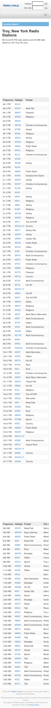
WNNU (18, 120)
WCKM (18, 331)
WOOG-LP (19, 226)
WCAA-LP (19, 457)
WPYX (17, 444)
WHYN (18, 528)
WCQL (18, 284)
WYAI (17, 251)
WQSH (18, 406)
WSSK (17, 133)
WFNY (18, 650)
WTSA (17, 654)
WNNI (17, 339)
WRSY (17, 377)
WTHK (18, 364)
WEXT (17, 314)
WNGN (18, 217)
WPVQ (18, 276)
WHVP (18, 184)
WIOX (17, 192)
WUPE (18, 356)
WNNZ (18, 536)
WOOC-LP (19, 436)
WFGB (18, 125)
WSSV (17, 578)
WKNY (18, 671)
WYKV (17, 263)
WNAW (18, 587)
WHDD (18, 566)
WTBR (18, 129)
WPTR (18, 603)
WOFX (18, 561)
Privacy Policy (33, 705)
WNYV (18, 255)
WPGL (18, 150)
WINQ (17, 666)
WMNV (18, 415)
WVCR (18, 108)
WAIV (17, 200)
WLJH (17, 154)
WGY (17, 402)
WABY (17, 549)
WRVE (17, 343)
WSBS (17, 545)
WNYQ (18, 381)
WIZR (17, 557)
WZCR (18, 247)
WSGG (18, 116)
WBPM (18, 238)
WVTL (17, 683)
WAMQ (18, 427)
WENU (18, 641)
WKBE (17, 453)
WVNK (18, 175)
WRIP (17, 318)
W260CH (19, 347)
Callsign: (28, 3)
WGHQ (18, 553)
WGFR (18, 234)
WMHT (18, 112)
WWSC (18, 658)
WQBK (18, 440)
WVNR (18, 624)
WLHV (17, 104)
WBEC (18, 293)
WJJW (17, 188)
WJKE (17, 373)
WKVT (17, 230)
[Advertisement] (25, 71)
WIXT (17, 591)
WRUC (18, 137)
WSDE (18, 582)
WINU (17, 423)
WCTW (18, 335)
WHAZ (18, 310)
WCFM (18, 213)
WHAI (17, 326)
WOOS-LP (19, 289)
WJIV (17, 389)
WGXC (18, 158)
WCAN (18, 242)
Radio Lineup (16, 691)
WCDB (18, 163)
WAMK (18, 171)
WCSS (18, 675)
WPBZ (17, 410)
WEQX (18, 398)
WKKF (17, 394)
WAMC (18, 146)
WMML (18, 595)
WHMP (18, 637)
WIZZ (17, 679)
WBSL (17, 205)
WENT (18, 616)
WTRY (17, 322)
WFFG (18, 360)
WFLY (17, 221)
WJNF (17, 209)
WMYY (18, 305)
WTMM (18, 419)
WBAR (18, 268)
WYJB (17, 280)
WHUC (18, 599)
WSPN (18, 179)
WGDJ (18, 608)
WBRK (18, 385)
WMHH (18, 301)
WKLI (17, 368)
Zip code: (28, 8)
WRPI (17, 196)
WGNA (18, 461)
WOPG (18, 142)
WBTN (18, 259)
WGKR (18, 431)
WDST (18, 352)
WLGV (17, 167)
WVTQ (18, 272)
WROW (18, 532)
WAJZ (17, 297)
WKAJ (17, 574)
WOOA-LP (19, 448)
